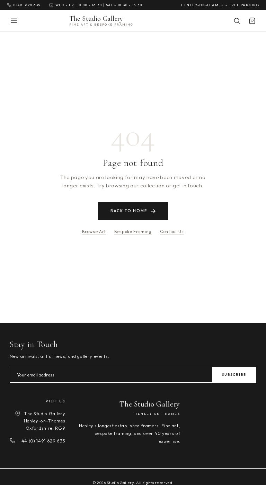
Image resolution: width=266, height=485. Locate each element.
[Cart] (252, 21)
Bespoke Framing (133, 231)
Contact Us (172, 231)
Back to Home (128, 210)
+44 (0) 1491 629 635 (42, 441)
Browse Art (94, 231)
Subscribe (234, 374)
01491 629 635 (27, 5)
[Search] (237, 21)
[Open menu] (14, 21)
